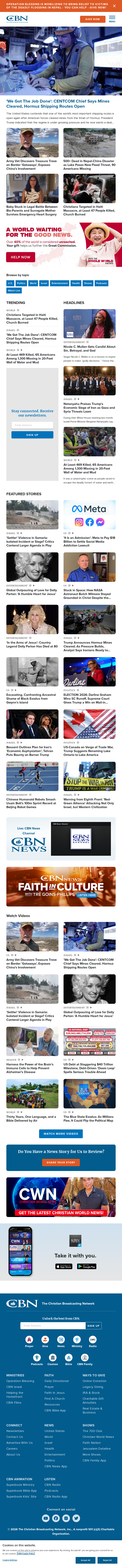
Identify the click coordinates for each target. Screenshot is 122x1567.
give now (92, 19)
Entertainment (60, 283)
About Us (13, 1454)
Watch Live (14, 290)
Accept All (85, 1560)
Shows (88, 283)
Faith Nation (92, 1443)
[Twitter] (76, 1518)
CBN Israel (14, 1387)
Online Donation (95, 1381)
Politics (21, 283)
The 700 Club (92, 1431)
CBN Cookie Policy (25, 1553)
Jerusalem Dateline (97, 1449)
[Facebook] (56, 1518)
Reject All (107, 1560)
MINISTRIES (15, 1375)
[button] (110, 19)
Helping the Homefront (14, 1395)
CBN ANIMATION (19, 1479)
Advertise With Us (19, 1443)
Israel (44, 283)
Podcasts (101, 283)
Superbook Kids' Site (21, 1497)
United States (54, 1431)
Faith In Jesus (54, 1393)
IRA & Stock (91, 1393)
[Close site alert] (114, 6)
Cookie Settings (10, 1560)
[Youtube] (46, 1518)
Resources (52, 1404)
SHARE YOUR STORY (61, 1162)
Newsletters (15, 1431)
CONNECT (14, 1425)
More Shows (92, 1454)
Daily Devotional (56, 1381)
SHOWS (88, 1425)
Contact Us (14, 1437)
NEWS (49, 1425)
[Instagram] (66, 1518)
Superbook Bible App (21, 1491)
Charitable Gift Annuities (93, 1401)
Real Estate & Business (92, 1410)
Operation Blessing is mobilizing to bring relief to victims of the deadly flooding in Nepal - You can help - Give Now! (57, 6)
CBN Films (13, 1403)
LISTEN (49, 1479)
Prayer (49, 1387)
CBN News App (55, 1466)
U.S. (10, 283)
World (33, 283)
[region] (61, 1553)
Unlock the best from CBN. (61, 1318)
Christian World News (98, 1437)
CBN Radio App (55, 1497)
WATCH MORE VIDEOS (61, 1134)
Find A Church (54, 1399)
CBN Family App (94, 1460)
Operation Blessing (20, 1381)
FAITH (49, 1375)
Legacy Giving (93, 1387)
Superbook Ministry (20, 1485)
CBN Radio (52, 1485)
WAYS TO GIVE (94, 1375)
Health (76, 283)
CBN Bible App (55, 1410)
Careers (12, 1449)
